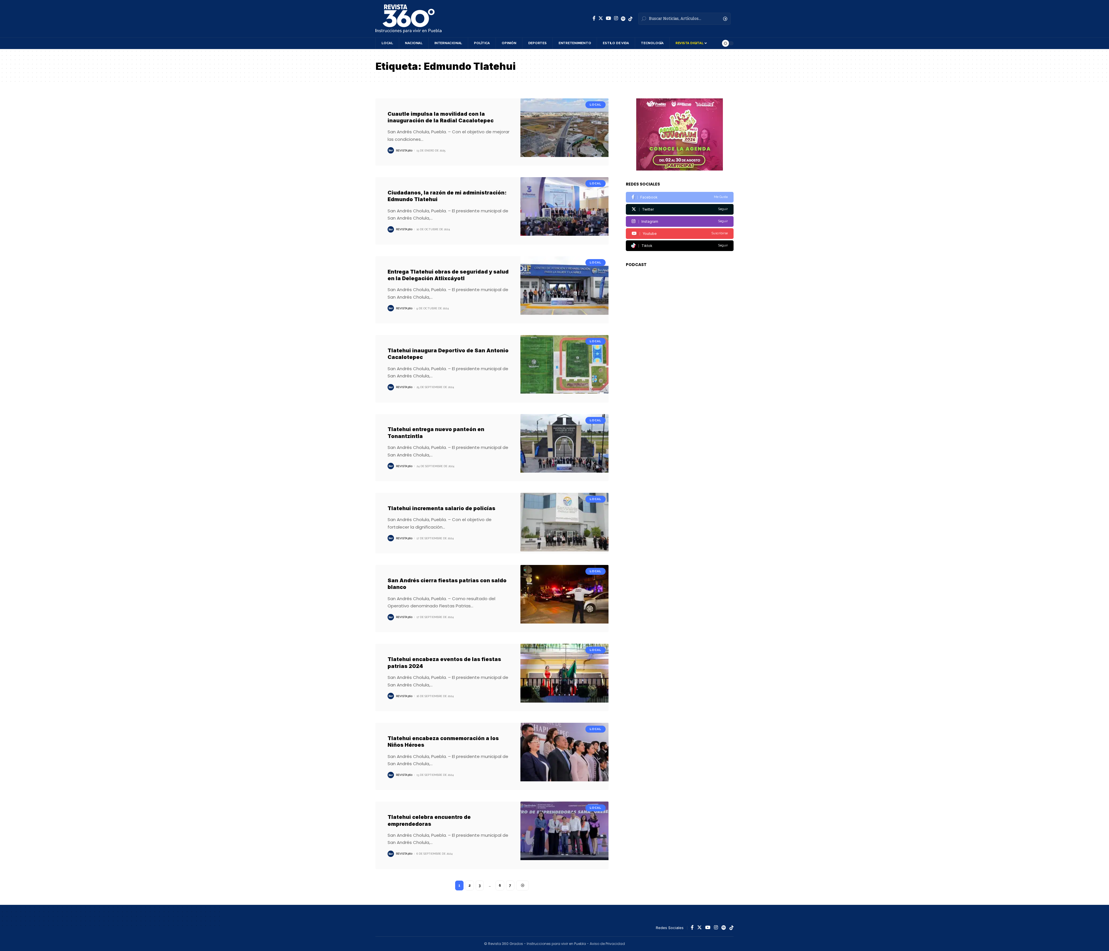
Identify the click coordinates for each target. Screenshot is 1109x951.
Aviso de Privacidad (607, 943)
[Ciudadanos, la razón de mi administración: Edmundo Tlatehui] (564, 210)
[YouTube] (608, 18)
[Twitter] (600, 18)
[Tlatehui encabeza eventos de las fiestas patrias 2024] (564, 677)
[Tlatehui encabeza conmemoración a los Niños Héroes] (564, 756)
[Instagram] (616, 18)
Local (595, 104)
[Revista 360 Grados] (408, 18)
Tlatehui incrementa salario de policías (441, 508)
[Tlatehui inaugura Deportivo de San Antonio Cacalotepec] (564, 368)
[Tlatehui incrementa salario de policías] (564, 523)
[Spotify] (623, 18)
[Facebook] (594, 18)
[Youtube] (680, 233)
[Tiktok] (680, 245)
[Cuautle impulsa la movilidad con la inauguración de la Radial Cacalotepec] (564, 132)
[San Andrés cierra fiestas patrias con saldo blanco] (564, 598)
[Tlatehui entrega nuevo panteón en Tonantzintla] (564, 447)
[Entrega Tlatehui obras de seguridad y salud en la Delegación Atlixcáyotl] (564, 289)
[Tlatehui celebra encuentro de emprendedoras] (564, 835)
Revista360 (404, 150)
